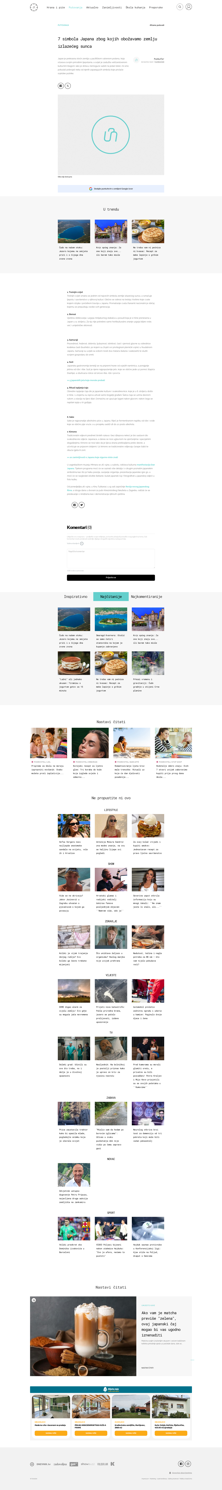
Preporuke (156, 7)
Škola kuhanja (135, 7)
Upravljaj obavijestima (182, 1473)
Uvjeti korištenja (162, 1479)
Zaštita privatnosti (173, 1479)
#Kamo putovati (157, 25)
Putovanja (75, 7)
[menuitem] (188, 6)
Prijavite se (111, 577)
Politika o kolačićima (186, 1479)
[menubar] (188, 6)
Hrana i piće (56, 7)
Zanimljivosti (112, 7)
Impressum (145, 1479)
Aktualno (92, 7)
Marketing (153, 1479)
